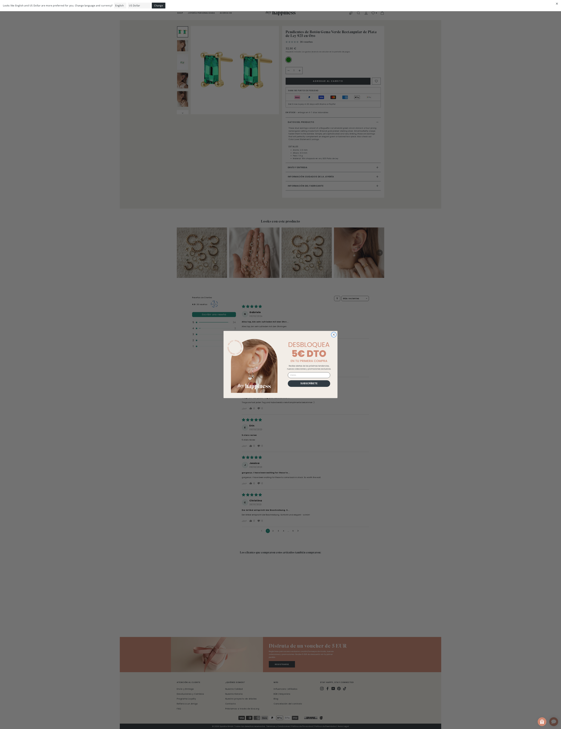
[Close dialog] (333, 334)
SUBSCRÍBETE (309, 383)
